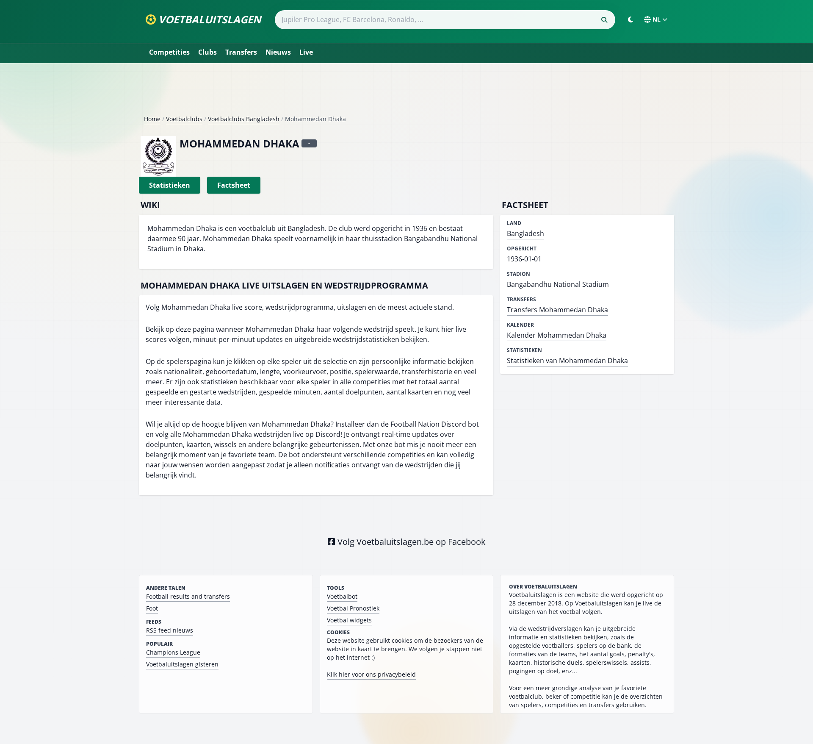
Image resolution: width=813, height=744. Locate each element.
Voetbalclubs (184, 119)
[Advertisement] (406, 92)
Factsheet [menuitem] (233, 185)
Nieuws (278, 52)
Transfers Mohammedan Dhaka (557, 309)
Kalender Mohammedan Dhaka (556, 335)
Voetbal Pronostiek (353, 608)
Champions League (173, 652)
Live (306, 52)
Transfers (241, 52)
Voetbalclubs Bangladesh (243, 119)
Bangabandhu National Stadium (558, 284)
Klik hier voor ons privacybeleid (371, 674)
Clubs (207, 52)
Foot (152, 608)
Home (152, 119)
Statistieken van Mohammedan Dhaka (567, 360)
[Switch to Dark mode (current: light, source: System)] (630, 19)
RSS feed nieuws (169, 630)
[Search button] (604, 20)
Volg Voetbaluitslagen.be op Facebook (410, 541)
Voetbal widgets (349, 620)
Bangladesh (525, 233)
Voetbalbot (342, 596)
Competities (169, 52)
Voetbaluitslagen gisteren (182, 664)
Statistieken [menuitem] (169, 185)
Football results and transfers (188, 596)
